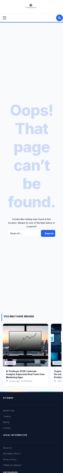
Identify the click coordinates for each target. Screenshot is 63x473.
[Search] (59, 18)
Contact (7, 428)
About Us (7, 448)
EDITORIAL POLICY (12, 453)
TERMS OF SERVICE (12, 465)
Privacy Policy (9, 459)
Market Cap (8, 410)
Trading (6, 416)
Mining (6, 422)
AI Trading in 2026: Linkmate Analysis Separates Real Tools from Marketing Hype (25, 374)
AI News (10, 363)
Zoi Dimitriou (26, 381)
